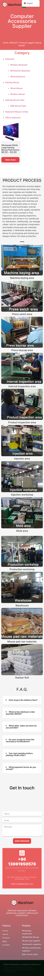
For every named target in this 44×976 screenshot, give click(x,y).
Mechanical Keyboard (20, 70)
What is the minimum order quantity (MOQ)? (20, 713)
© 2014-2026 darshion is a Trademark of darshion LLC (22, 964)
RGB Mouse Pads (18, 106)
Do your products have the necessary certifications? (20, 740)
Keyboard (9, 59)
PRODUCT (14, 43)
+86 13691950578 (22, 861)
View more (10, 160)
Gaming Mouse (12, 82)
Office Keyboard (12, 117)
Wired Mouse (16, 88)
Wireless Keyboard (18, 65)
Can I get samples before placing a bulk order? (19, 754)
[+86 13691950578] (22, 853)
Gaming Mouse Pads (14, 100)
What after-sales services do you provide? (21, 726)
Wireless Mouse (17, 94)
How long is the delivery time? (23, 700)
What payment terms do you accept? (21, 768)
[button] (22, 700)
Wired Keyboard (17, 76)
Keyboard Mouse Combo (16, 111)
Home (5, 43)
